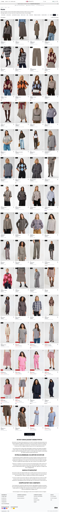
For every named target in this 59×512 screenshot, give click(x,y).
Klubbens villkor (36, 500)
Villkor (8, 511)
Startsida (2, 7)
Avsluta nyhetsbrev (20, 498)
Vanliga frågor (4, 496)
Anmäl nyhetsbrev (20, 496)
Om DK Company (53, 498)
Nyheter (6, 1)
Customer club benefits (38, 496)
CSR (51, 500)
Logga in (35, 501)
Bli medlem (36, 498)
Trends (6, 7)
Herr (9, 1)
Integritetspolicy (4, 511)
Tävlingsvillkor (4, 501)
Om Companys (53, 496)
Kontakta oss (3, 498)
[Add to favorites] (13, 20)
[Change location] (53, 1)
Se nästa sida (29, 434)
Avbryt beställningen (5, 503)
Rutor (8, 7)
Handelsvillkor (3, 500)
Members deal (13, 1)
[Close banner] (57, 4)
